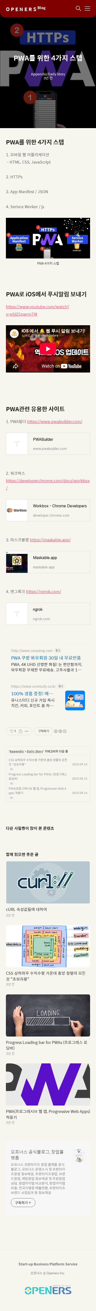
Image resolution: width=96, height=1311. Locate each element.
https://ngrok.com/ (43, 591)
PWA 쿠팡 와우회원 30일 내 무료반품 (46, 658)
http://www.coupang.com (32, 650)
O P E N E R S (26, 9)
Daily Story (35, 751)
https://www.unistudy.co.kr (33, 686)
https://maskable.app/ (50, 540)
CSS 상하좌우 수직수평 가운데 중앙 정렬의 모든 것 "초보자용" (38, 762)
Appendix (17, 751)
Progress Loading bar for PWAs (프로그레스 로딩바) (38, 776)
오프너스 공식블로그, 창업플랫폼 (37, 1155)
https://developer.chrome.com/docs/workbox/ (48, 484)
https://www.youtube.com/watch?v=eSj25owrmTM (37, 310)
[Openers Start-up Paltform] (48, 1293)
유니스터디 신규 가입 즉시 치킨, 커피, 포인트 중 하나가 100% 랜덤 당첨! (33, 702)
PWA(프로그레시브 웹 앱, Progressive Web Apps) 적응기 (37, 790)
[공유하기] (20, 731)
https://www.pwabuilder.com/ (54, 421)
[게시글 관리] (27, 731)
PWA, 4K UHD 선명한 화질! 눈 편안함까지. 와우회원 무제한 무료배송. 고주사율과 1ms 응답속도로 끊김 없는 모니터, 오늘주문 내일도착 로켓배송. (47, 667)
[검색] (78, 9)
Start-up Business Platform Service (48, 1264)
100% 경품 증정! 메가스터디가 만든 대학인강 (33, 694)
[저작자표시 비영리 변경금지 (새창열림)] (60, 731)
